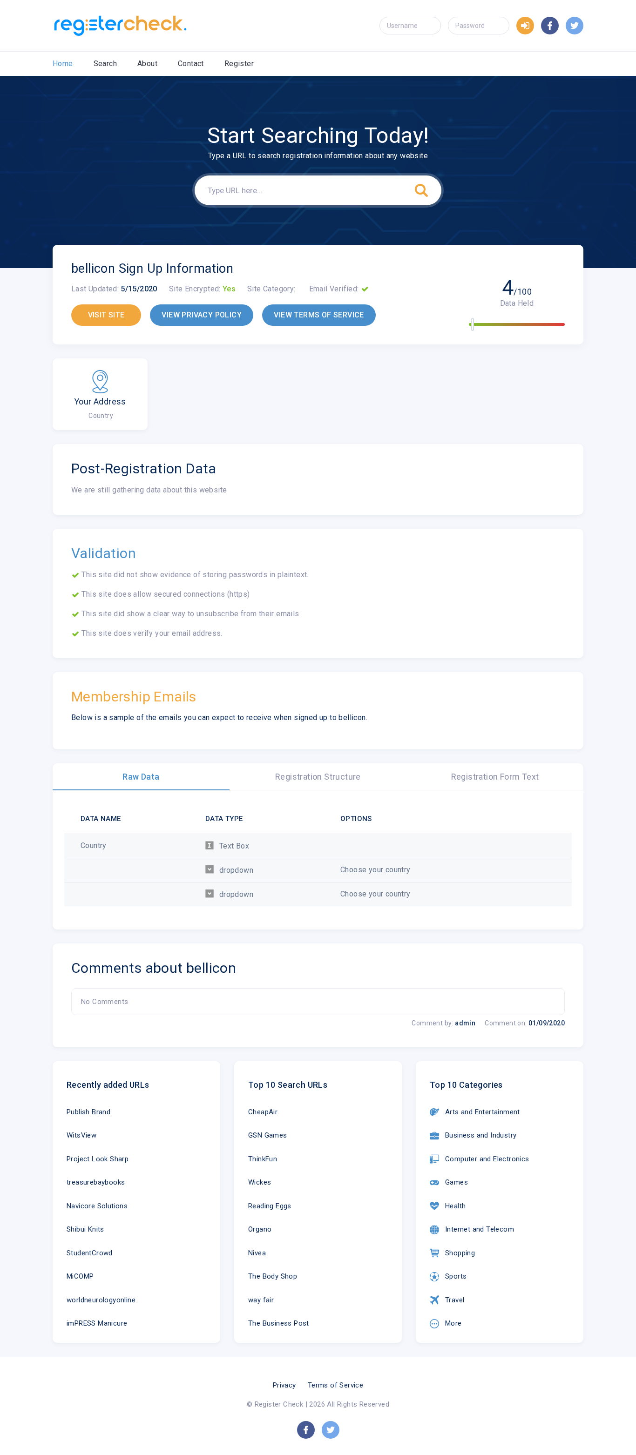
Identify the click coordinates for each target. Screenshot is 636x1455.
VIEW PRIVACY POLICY (202, 314)
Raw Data (140, 776)
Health (455, 1206)
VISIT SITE (106, 314)
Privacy (284, 1385)
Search (105, 63)
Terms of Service (335, 1385)
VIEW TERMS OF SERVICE (319, 314)
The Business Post (278, 1323)
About (147, 63)
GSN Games (267, 1135)
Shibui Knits (85, 1229)
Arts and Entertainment (482, 1112)
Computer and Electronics (487, 1159)
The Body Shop (272, 1276)
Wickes (259, 1182)
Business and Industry (480, 1135)
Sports (456, 1276)
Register (239, 63)
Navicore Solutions (97, 1206)
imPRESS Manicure (97, 1323)
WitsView (81, 1135)
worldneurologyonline (101, 1300)
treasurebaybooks (96, 1182)
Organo (259, 1229)
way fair (261, 1300)
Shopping (460, 1253)
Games (456, 1182)
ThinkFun (262, 1159)
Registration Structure (318, 776)
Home (63, 63)
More (453, 1323)
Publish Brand (88, 1112)
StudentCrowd (90, 1253)
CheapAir (262, 1112)
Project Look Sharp (98, 1159)
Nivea (257, 1253)
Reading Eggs (269, 1206)
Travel (454, 1300)
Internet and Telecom (479, 1229)
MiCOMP (80, 1276)
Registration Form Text (495, 776)
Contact (191, 63)
